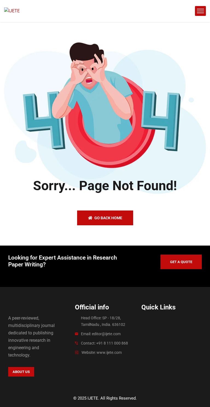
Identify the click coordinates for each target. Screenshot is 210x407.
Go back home (108, 218)
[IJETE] (12, 11)
